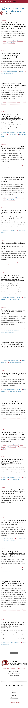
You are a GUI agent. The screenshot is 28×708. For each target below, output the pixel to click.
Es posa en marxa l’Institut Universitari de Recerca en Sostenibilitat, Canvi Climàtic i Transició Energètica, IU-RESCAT (12, 117)
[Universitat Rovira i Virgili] (14, 663)
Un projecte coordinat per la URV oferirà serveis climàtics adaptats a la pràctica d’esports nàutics (13, 148)
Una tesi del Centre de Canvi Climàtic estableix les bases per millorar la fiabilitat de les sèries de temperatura (13, 625)
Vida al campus (20, 40)
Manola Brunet (10, 422)
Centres (4, 40)
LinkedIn (18, 685)
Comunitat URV (16, 71)
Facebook (10, 685)
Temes (21, 71)
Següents (14, 653)
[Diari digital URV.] (7, 1)
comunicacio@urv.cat (10, 679)
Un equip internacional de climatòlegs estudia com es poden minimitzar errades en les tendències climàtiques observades (13, 278)
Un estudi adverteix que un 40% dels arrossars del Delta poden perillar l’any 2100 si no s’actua (13, 522)
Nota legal (14, 695)
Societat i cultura (10, 420)
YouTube (14, 685)
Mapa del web (14, 690)
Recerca (14, 40)
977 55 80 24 (21, 679)
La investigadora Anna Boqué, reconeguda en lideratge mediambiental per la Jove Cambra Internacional (13, 56)
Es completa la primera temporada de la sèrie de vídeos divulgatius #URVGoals (13, 311)
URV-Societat (12, 263)
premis (15, 422)
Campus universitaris (14, 642)
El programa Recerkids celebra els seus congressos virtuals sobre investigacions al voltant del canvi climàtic (13, 245)
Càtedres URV (19, 328)
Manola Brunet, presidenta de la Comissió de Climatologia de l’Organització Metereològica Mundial (12, 462)
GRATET (3, 510)
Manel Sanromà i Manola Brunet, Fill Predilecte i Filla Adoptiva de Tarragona (13, 212)
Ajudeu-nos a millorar (15, 702)
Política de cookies (14, 698)
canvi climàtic (19, 569)
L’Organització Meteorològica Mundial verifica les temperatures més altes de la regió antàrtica (13, 583)
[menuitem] (14, 690)
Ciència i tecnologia (12, 134)
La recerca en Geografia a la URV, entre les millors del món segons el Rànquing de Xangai (13, 491)
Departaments (10, 40)
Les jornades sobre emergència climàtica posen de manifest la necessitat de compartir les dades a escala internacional (13, 345)
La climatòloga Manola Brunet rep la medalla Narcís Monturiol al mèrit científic (13, 375)
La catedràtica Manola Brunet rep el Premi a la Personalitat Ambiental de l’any (13, 403)
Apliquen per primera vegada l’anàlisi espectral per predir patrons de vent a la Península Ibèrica (13, 85)
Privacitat (14, 692)
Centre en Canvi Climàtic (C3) (9, 42)
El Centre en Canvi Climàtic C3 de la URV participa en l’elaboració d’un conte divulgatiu (13, 179)
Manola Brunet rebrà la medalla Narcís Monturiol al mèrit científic (12, 433)
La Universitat (12, 230)
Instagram (21, 685)
